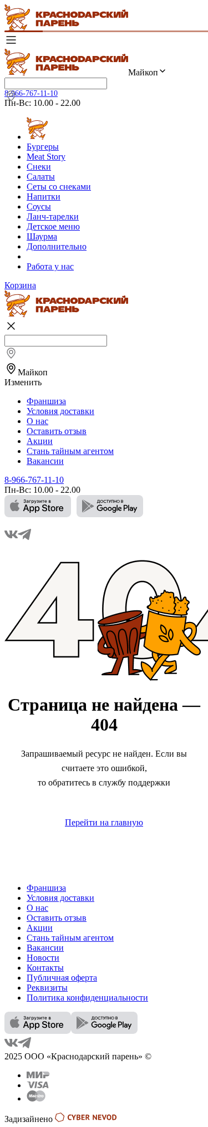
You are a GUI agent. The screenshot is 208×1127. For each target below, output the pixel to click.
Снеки (39, 166)
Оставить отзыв (57, 431)
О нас (37, 421)
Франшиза (46, 401)
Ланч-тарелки (53, 216)
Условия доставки (60, 411)
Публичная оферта (62, 977)
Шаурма (42, 236)
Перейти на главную (104, 822)
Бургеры (43, 146)
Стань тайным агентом (70, 451)
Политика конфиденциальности (87, 997)
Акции (40, 441)
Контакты (45, 967)
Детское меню (53, 226)
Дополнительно (57, 246)
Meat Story (46, 156)
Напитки (43, 196)
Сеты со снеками (59, 186)
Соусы (39, 206)
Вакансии (45, 461)
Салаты (41, 176)
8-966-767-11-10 (31, 93)
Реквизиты (47, 987)
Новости (43, 957)
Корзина (20, 285)
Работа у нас (50, 266)
